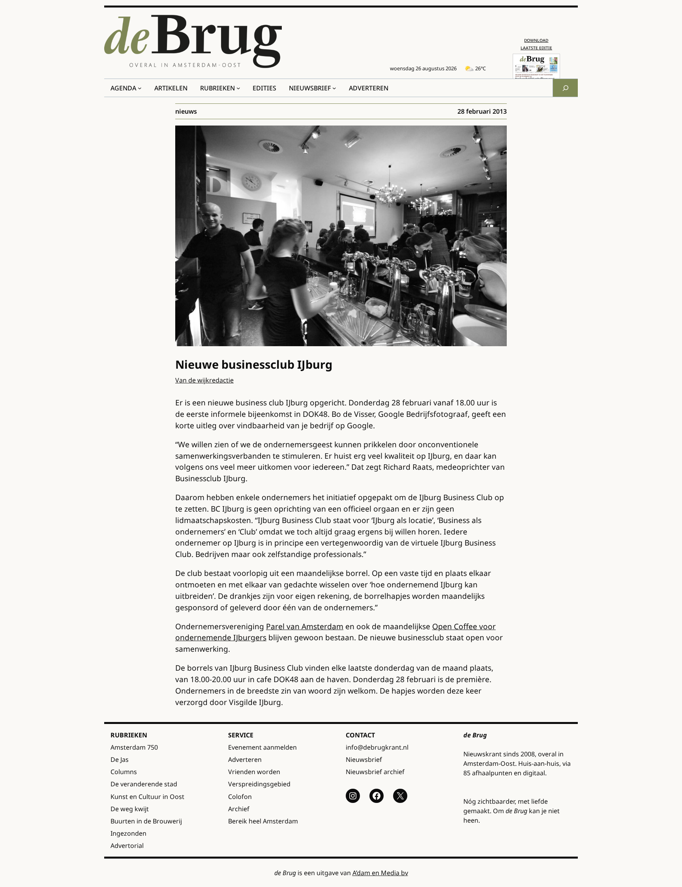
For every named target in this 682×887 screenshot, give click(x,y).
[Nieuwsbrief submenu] (334, 88)
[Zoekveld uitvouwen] (565, 88)
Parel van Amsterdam (304, 626)
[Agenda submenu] (140, 88)
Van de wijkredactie (204, 380)
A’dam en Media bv (380, 872)
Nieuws (186, 111)
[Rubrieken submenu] (238, 88)
